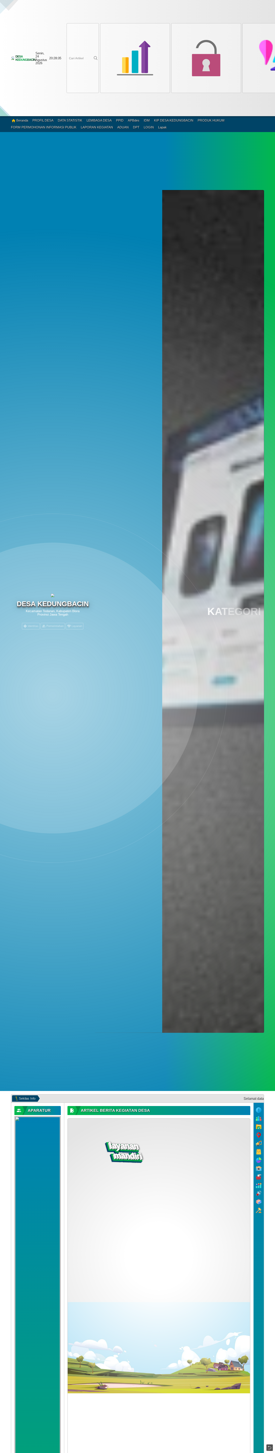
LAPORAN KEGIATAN (97, 127)
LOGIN (149, 127)
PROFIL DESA (42, 120)
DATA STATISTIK (70, 120)
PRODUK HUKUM (211, 120)
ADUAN (123, 127)
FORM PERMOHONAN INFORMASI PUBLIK (43, 127)
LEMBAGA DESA (99, 120)
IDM (147, 120)
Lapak (162, 127)
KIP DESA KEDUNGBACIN (173, 120)
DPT (136, 127)
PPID (120, 120)
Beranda (22, 120)
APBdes (133, 120)
